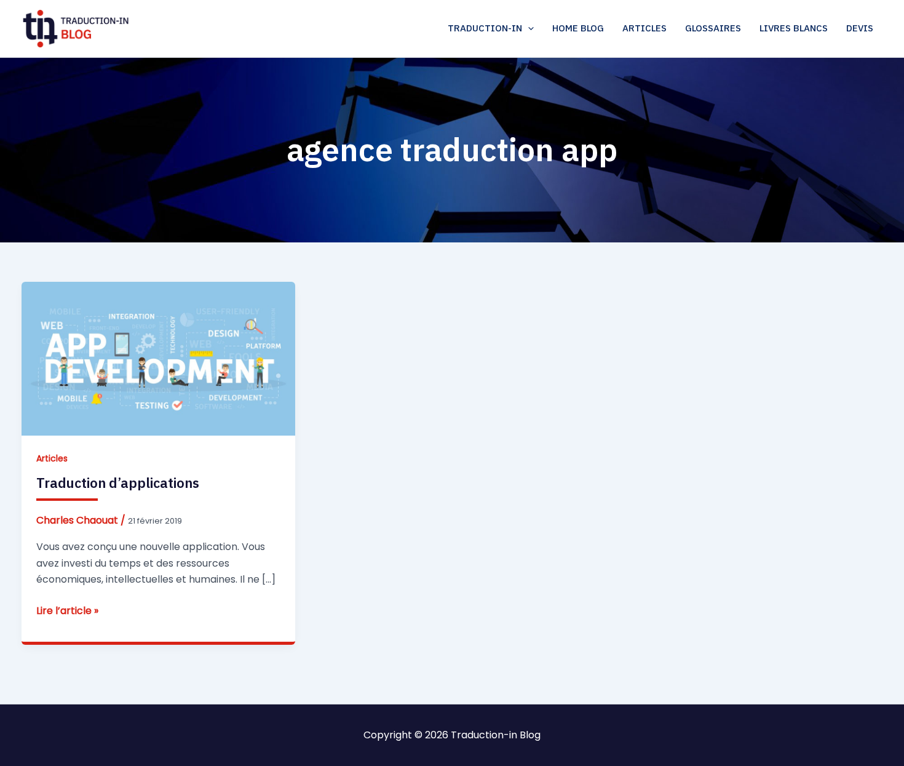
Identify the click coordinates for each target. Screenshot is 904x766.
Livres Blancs (793, 28)
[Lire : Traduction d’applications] (158, 358)
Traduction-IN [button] (485, 28)
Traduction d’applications (117, 483)
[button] (528, 28)
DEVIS (859, 28)
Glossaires (713, 28)
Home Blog (578, 28)
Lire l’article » (67, 611)
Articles (644, 28)
